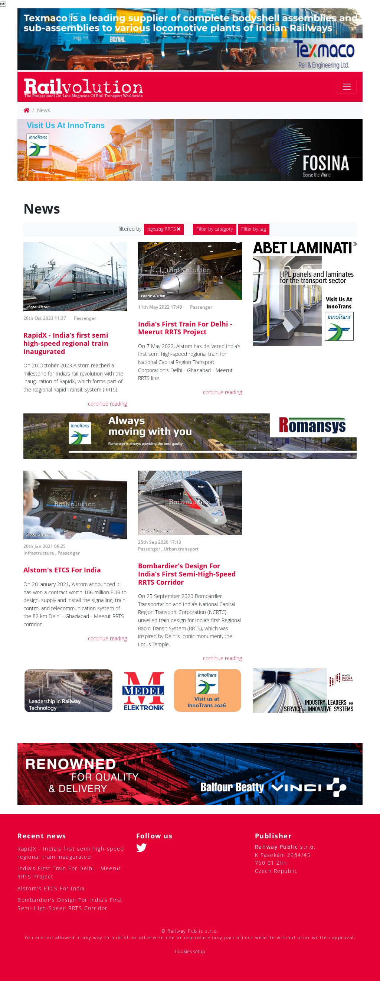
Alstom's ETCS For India (62, 569)
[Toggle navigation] (347, 87)
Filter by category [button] (214, 229)
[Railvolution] (87, 87)
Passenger (85, 318)
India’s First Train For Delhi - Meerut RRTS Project (185, 328)
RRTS (162, 229)
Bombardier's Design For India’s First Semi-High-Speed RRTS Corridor (187, 573)
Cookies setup (190, 951)
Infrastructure (38, 553)
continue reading (107, 403)
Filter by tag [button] (253, 229)
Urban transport (181, 549)
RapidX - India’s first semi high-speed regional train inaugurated (65, 343)
